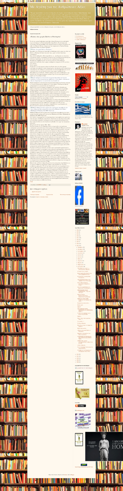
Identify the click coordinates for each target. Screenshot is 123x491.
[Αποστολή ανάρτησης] (49, 184)
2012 (78, 354)
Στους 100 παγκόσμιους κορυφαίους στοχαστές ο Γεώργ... (84, 284)
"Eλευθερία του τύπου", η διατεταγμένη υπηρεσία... (84, 269)
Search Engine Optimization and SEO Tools (84, 467)
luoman (65, 474)
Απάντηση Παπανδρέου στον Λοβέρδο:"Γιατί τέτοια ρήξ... (84, 280)
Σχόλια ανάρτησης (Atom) (42, 197)
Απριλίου (80, 260)
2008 (78, 362)
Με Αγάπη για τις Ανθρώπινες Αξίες (58, 6)
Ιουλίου (80, 255)
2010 (78, 358)
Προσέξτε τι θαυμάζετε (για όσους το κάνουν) (84, 334)
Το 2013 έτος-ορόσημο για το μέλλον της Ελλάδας (84, 313)
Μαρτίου (80, 262)
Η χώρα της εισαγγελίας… (84, 303)
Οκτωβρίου (80, 249)
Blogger (72, 474)
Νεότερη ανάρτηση (35, 194)
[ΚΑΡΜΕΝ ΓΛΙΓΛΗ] (79, 204)
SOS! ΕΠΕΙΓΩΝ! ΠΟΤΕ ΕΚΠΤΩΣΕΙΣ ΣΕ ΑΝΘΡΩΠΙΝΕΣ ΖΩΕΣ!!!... (85, 310)
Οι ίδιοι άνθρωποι (82, 323)
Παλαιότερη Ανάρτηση (65, 194)
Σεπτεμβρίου (81, 251)
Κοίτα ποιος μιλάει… (82, 328)
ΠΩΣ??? (79, 307)
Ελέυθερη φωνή (79, 36)
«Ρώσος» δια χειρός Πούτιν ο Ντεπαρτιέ (84, 331)
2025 (78, 232)
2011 (78, 356)
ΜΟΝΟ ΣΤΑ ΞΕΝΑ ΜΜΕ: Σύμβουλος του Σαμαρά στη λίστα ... (84, 300)
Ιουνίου (80, 257)
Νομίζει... (80, 316)
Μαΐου (79, 258)
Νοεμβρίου (80, 247)
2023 (78, 234)
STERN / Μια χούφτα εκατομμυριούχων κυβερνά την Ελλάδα (85, 342)
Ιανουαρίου (80, 266)
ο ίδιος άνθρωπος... (82, 345)
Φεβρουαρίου (81, 264)
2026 (78, 230)
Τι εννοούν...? (81, 321)
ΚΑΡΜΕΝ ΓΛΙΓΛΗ (78, 185)
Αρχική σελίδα (49, 194)
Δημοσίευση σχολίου (36, 191)
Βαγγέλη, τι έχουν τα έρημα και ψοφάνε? (85, 325)
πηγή (31, 181)
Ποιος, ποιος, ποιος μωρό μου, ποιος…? (84, 319)
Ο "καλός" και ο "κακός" (83, 271)
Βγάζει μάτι (80, 305)
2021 (78, 237)
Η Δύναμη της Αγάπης (81, 38)
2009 (78, 360)
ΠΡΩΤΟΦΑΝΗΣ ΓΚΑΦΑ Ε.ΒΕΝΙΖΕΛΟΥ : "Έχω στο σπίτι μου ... (84, 291)
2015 (78, 241)
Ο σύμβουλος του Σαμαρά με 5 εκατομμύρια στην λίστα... (84, 350)
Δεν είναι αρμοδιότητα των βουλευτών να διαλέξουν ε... (85, 287)
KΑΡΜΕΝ (85, 124)
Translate (85, 98)
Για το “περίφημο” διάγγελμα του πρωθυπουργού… (85, 347)
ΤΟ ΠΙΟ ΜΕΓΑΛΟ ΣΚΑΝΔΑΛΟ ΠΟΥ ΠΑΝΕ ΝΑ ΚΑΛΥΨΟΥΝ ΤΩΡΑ (84, 338)
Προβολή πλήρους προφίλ (80, 168)
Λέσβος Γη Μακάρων (81, 39)
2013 (78, 245)
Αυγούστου (80, 253)
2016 (78, 239)
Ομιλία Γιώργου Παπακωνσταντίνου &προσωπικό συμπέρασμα (84, 296)
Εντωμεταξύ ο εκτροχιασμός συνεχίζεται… (84, 277)
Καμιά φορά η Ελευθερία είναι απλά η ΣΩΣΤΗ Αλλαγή (85, 274)
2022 (78, 236)
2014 (78, 243)
